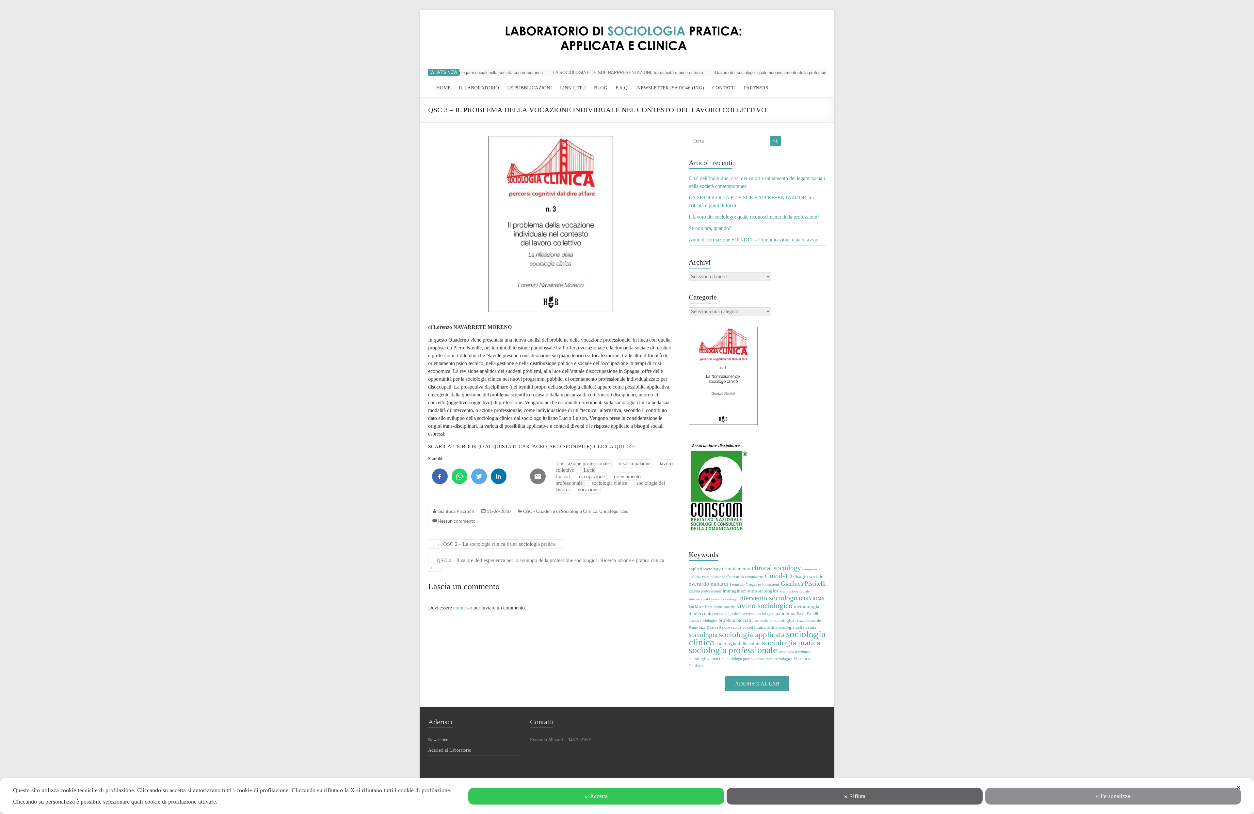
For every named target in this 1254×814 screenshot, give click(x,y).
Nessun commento (456, 521)
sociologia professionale (733, 650)
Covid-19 (778, 576)
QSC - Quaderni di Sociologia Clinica (560, 511)
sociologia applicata (752, 634)
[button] (757, 683)
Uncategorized (614, 511)
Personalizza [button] (1115, 796)
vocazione (588, 489)
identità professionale (705, 591)
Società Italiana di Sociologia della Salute (779, 627)
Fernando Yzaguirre (745, 584)
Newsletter (438, 739)
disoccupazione (635, 463)
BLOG (600, 87)
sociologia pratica (791, 642)
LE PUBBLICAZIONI (529, 87)
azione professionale (589, 463)
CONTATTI (724, 87)
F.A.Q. (622, 87)
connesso (462, 607)
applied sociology (705, 568)
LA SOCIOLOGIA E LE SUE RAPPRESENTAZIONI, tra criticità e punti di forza (608, 72)
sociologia (703, 634)
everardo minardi (709, 584)
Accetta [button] (599, 796)
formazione (771, 584)
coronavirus (754, 577)
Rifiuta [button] (857, 796)
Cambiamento (736, 568)
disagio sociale (808, 576)
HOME (443, 87)
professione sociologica (773, 620)
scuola (736, 627)
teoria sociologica (779, 659)
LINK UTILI (573, 87)
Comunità (735, 576)
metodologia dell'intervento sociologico (744, 613)
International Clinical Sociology (713, 599)
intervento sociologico (770, 598)
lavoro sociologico (764, 606)
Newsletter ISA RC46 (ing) (670, 87)
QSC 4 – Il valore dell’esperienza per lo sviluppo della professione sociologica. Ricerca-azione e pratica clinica (546, 564)
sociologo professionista (745, 658)
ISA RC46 (814, 598)
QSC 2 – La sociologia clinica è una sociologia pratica (496, 544)
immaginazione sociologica (751, 590)
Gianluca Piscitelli (456, 511)
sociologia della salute (738, 643)
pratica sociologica (703, 620)
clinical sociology (776, 568)
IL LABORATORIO (479, 87)
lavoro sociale (724, 607)
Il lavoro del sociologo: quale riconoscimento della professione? (753, 72)
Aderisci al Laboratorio (449, 750)
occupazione (592, 476)
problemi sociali (734, 620)
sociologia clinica (609, 483)
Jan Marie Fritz (700, 607)
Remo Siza (697, 627)
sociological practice (707, 658)
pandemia (786, 613)
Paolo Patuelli (807, 613)
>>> (631, 446)
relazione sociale (808, 620)
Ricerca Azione (718, 627)
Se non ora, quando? (710, 228)
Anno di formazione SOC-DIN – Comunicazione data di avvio (753, 239)
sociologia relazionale (794, 652)
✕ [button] (1238, 787)
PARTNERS (756, 87)
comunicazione (713, 577)
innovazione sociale (795, 591)
